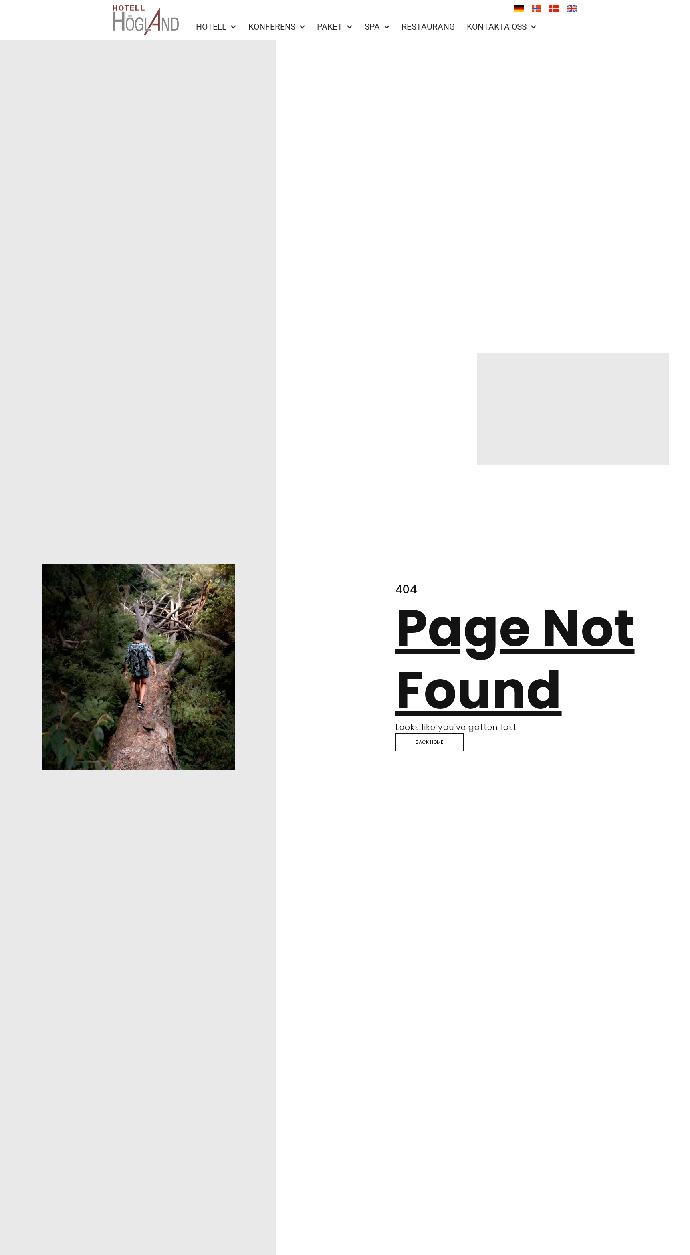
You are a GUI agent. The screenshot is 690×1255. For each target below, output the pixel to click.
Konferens (271, 27)
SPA (372, 27)
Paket (330, 27)
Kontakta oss (497, 27)
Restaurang (428, 27)
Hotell (211, 27)
